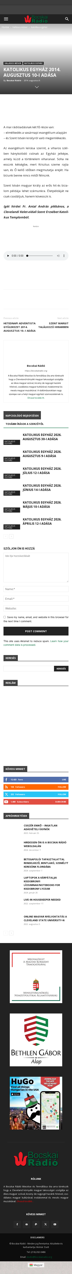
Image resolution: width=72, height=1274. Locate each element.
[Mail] (26, 1224)
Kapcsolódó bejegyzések (22, 415)
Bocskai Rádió (14, 80)
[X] (45, 1224)
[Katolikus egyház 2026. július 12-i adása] (12, 473)
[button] (6, 19)
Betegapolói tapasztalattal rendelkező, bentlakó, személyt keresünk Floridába (46, 863)
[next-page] (11, 536)
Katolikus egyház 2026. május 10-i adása (42, 504)
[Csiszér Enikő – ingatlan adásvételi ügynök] (12, 830)
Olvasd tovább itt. (36, 397)
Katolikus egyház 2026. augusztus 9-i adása (42, 454)
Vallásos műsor (20, 27)
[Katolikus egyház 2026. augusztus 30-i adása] (12, 439)
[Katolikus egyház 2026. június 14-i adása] (12, 489)
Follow (62, 787)
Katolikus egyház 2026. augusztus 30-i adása (42, 437)
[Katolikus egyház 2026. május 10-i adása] (12, 506)
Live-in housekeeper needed (42, 899)
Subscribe (60, 801)
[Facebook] (17, 1224)
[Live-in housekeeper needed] (12, 904)
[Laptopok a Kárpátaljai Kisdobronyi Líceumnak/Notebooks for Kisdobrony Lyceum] (12, 882)
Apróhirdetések (16, 815)
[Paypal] (36, 1224)
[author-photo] (36, 360)
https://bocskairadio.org (36, 371)
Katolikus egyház (39, 27)
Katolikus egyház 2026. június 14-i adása (42, 487)
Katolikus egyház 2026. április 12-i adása (42, 521)
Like (64, 779)
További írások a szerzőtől (25, 424)
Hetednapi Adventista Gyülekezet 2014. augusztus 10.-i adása (19, 326)
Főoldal (5, 27)
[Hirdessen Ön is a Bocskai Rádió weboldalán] (12, 847)
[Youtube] (54, 1224)
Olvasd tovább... (25, 1201)
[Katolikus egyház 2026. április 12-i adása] (12, 523)
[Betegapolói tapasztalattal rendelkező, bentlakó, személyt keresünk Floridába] (12, 863)
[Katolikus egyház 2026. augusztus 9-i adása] (12, 456)
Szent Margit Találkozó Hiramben (53, 325)
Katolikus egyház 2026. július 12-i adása (42, 471)
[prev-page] (5, 536)
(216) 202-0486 (38, 1252)
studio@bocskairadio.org (39, 1257)
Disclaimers (37, 1237)
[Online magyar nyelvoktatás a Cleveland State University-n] (12, 921)
